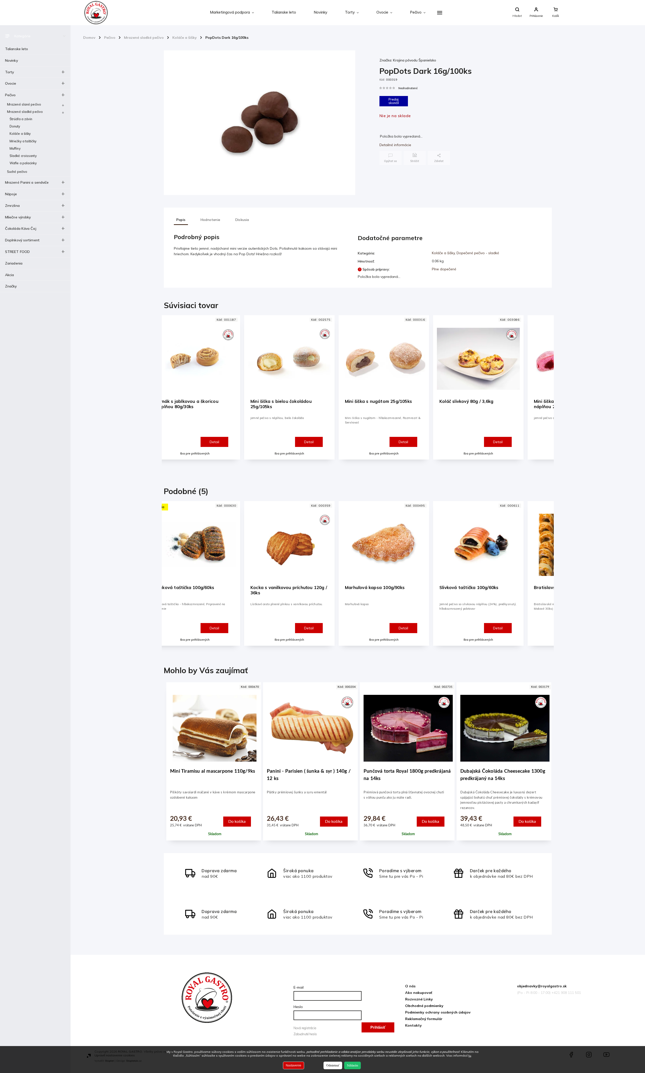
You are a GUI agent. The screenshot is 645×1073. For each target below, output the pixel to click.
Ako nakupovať (418, 992)
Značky (11, 286)
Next (546, 392)
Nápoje (11, 194)
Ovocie (10, 83)
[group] (212, 766)
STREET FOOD (17, 251)
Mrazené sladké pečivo (25, 112)
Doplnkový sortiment (22, 240)
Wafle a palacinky (23, 163)
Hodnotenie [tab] (210, 219)
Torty (9, 72)
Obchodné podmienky (424, 1005)
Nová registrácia (305, 1028)
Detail (214, 442)
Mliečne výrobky (18, 217)
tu (469, 1055)
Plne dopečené (444, 269)
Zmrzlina (12, 205)
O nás (410, 986)
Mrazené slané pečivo (24, 104)
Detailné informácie (395, 145)
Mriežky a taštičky (23, 141)
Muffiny (15, 148)
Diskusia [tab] (242, 219)
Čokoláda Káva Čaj (20, 228)
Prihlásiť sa (377, 1028)
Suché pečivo (17, 172)
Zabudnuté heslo (305, 1034)
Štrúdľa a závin (21, 119)
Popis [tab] (180, 219)
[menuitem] (232, 12)
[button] (214, 809)
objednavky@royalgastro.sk (542, 986)
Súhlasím (352, 1065)
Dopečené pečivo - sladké (478, 253)
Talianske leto (16, 49)
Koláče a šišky (20, 134)
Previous (170, 392)
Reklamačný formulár (423, 1019)
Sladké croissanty (23, 156)
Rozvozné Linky (419, 999)
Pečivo (10, 95)
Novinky (11, 60)
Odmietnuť (332, 1065)
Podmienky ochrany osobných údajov (438, 1012)
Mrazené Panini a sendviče (27, 182)
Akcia (9, 275)
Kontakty (413, 1025)
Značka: (407, 60)
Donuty (15, 126)
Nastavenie (293, 1065)
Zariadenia (13, 263)
